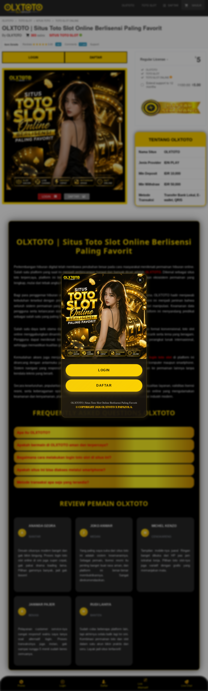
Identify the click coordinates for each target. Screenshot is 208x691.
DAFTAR (104, 385)
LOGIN (104, 370)
